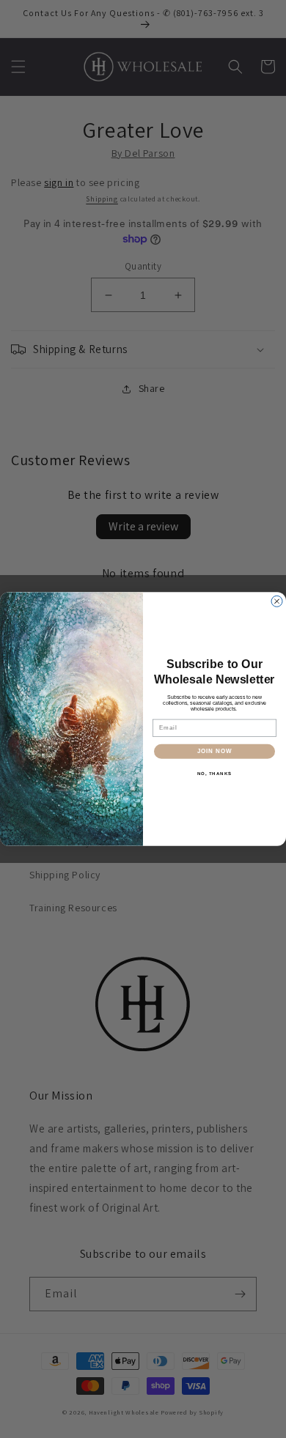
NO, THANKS (214, 773)
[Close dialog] (276, 601)
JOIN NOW (214, 751)
